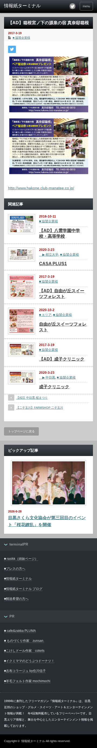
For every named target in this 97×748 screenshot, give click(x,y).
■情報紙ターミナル (18, 578)
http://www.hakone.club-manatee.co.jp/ (41, 188)
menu (86, 6)
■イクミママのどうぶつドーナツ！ (29, 661)
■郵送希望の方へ (16, 599)
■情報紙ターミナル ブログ (23, 589)
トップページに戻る (21, 431)
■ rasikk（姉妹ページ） (21, 559)
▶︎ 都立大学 (48, 255)
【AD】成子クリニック (61, 359)
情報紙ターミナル (33, 741)
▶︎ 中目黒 (47, 377)
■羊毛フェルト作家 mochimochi (27, 681)
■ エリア (45, 315)
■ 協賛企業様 (21, 37)
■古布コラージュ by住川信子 (25, 671)
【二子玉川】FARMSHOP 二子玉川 (39, 407)
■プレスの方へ (14, 569)
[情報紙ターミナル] (23, 6)
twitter (72, 6)
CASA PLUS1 (53, 263)
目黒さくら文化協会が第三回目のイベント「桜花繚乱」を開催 (47, 521)
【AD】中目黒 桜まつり (32, 397)
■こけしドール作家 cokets (24, 651)
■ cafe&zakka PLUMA (20, 631)
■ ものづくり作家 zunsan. (24, 641)
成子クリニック (54, 386)
